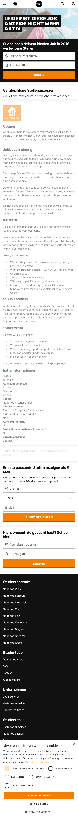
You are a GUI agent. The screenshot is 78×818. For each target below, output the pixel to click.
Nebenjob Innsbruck (15, 602)
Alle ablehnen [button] (39, 804)
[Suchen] (64, 4)
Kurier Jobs (28, 451)
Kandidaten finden (13, 709)
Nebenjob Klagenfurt (15, 622)
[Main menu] (4, 4)
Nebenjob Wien (12, 588)
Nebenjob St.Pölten (14, 635)
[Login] (73, 4)
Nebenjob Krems (12, 642)
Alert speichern (39, 517)
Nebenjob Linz (11, 615)
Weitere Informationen (37, 761)
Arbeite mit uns (11, 679)
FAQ (5, 666)
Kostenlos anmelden (14, 703)
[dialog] (39, 779)
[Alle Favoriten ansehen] (15, 4)
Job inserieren (11, 696)
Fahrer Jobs (11, 451)
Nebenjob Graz (12, 609)
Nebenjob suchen (13, 733)
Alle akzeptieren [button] (39, 795)
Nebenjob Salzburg (14, 595)
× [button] (74, 744)
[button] (39, 812)
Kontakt (7, 672)
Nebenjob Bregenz (14, 629)
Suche (39, 75)
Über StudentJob (13, 659)
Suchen (39, 563)
